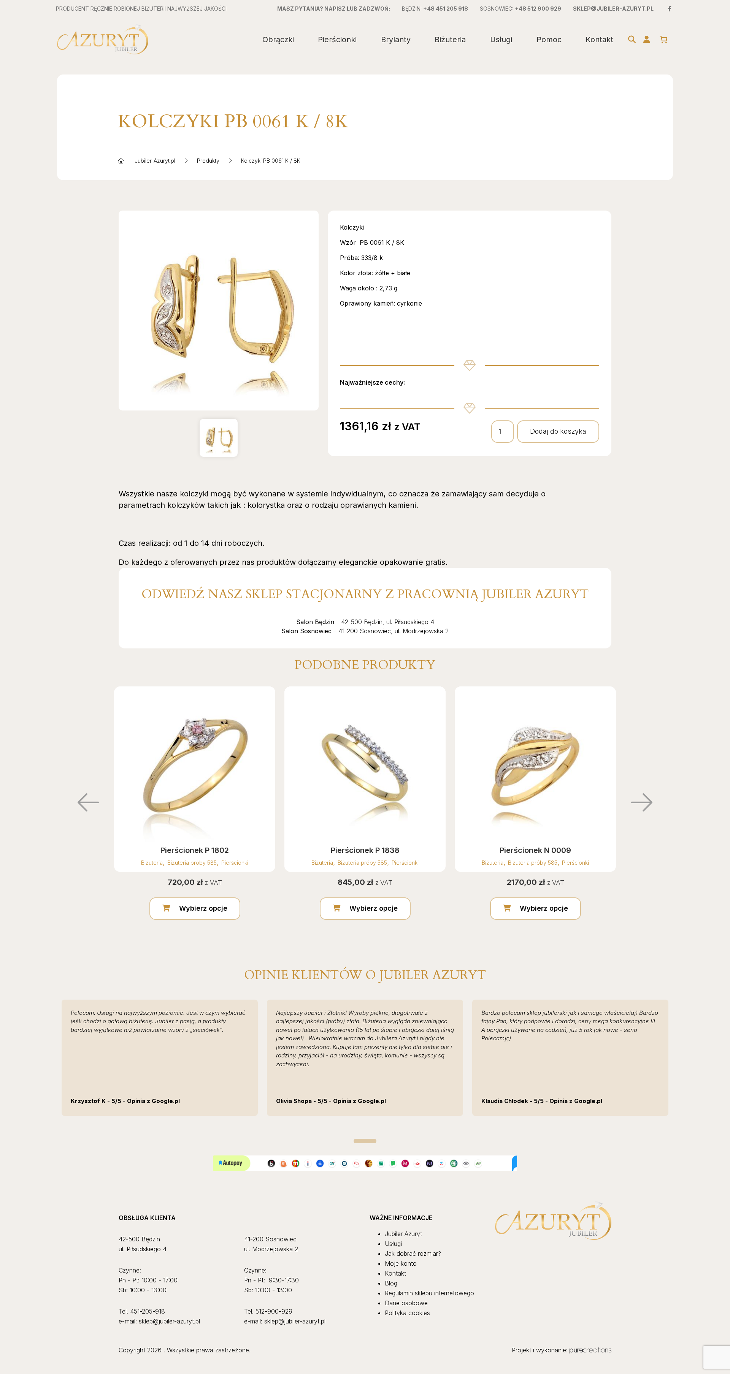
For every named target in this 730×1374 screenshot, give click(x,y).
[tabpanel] (160, 1058)
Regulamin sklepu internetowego (429, 1293)
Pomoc (549, 39)
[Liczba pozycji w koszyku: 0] (663, 39)
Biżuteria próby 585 (192, 862)
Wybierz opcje (203, 908)
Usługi (501, 39)
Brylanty (396, 39)
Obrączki (278, 39)
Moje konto (401, 1263)
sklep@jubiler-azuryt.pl (613, 8)
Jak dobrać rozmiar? (413, 1253)
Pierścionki (337, 39)
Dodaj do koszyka (558, 431)
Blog (391, 1283)
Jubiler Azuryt (403, 1234)
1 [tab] (365, 1141)
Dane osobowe (406, 1303)
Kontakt (599, 39)
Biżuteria (450, 39)
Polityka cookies (407, 1313)
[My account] (646, 39)
